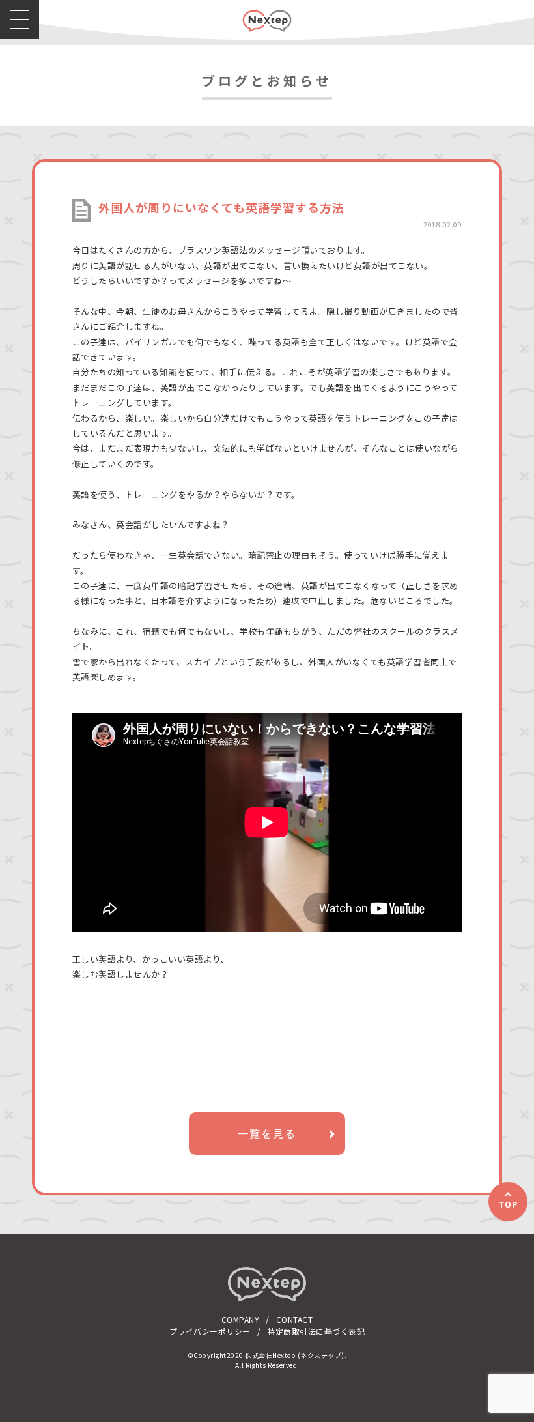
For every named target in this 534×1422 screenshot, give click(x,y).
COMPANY (240, 1319)
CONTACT (294, 1319)
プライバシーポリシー (210, 1331)
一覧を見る (267, 1133)
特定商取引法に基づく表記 (316, 1331)
